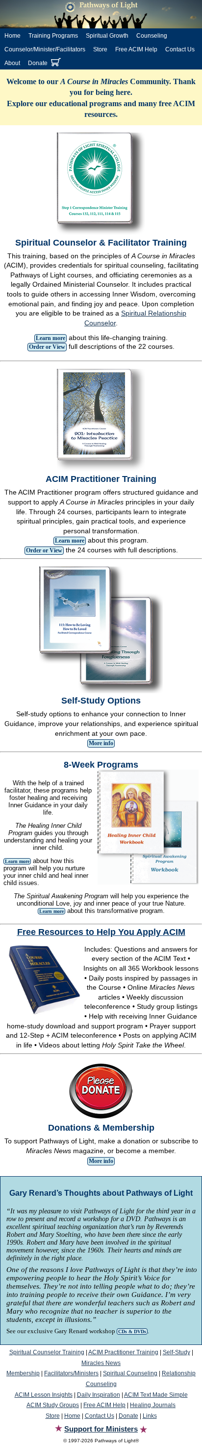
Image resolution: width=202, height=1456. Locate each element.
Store (100, 49)
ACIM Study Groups (52, 1405)
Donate (38, 63)
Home (12, 35)
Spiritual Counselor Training (46, 1352)
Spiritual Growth (107, 35)
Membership (23, 1373)
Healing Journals (153, 1405)
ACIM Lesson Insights (44, 1394)
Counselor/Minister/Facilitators (44, 49)
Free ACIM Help (136, 49)
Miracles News (101, 1363)
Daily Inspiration (98, 1394)
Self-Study (176, 1352)
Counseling (151, 35)
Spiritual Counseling (130, 1373)
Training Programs (53, 35)
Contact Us (180, 49)
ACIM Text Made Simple (156, 1394)
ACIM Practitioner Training (123, 1352)
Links (150, 1415)
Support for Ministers (101, 1429)
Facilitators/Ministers (71, 1373)
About (12, 63)
